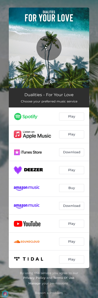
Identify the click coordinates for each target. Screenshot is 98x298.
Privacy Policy (34, 278)
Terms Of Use (63, 278)
